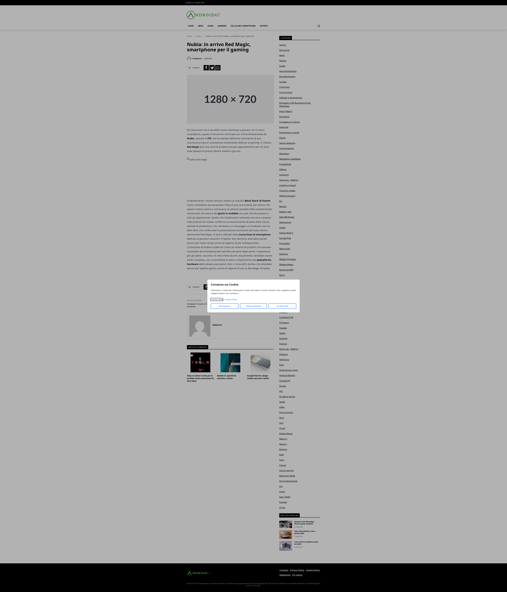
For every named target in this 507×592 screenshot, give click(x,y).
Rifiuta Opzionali (253, 306)
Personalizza (224, 306)
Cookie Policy (217, 299)
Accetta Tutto (282, 306)
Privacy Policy (231, 299)
